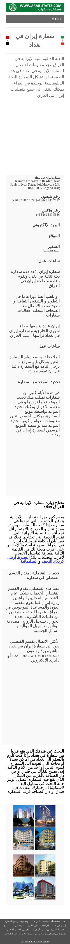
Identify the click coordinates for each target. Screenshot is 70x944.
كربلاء (59, 561)
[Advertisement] (35, 135)
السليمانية (29, 561)
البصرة (24, 557)
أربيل (12, 557)
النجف (47, 561)
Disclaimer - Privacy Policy (35, 941)
